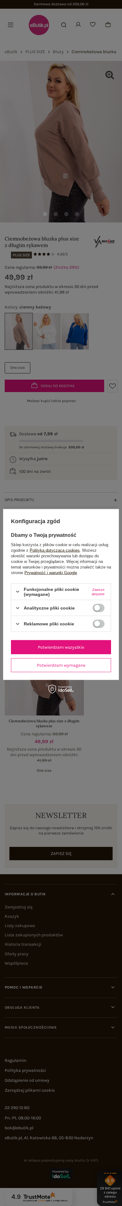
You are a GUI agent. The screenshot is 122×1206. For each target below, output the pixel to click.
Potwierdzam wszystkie (61, 647)
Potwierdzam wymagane (61, 665)
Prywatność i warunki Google (50, 572)
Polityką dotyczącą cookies (55, 550)
